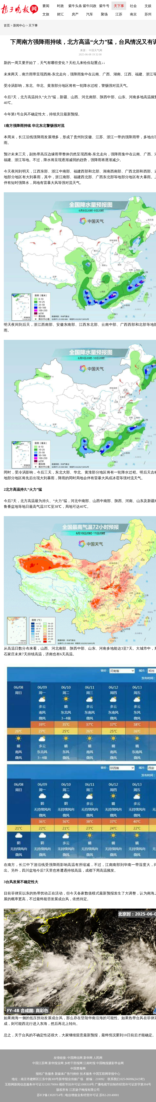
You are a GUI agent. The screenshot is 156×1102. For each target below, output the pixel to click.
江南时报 (89, 1063)
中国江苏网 (40, 1063)
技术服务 (86, 1073)
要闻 (45, 6)
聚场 (104, 14)
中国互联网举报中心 (106, 1073)
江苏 (118, 14)
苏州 (148, 14)
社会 (133, 6)
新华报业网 (56, 1063)
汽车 (89, 14)
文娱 (148, 6)
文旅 (45, 14)
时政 (60, 6)
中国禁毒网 (78, 1068)
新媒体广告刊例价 (67, 1073)
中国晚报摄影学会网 (110, 1063)
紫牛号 (104, 6)
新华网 (87, 1057)
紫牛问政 (89, 6)
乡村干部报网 (73, 1063)
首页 (7, 25)
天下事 (119, 6)
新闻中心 (19, 25)
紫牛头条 (75, 6)
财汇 (60, 14)
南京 (133, 14)
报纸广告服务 (45, 1073)
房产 (75, 14)
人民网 (97, 1057)
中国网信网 (75, 1057)
